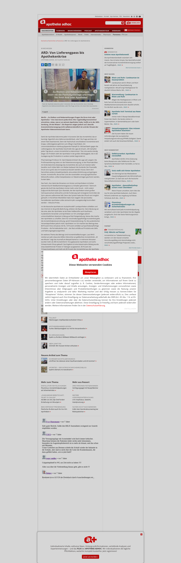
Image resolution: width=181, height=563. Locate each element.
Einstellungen (130, 309)
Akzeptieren (90, 272)
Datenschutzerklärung (95, 305)
